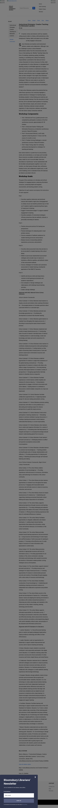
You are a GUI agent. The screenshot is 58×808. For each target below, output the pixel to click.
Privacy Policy (24, 804)
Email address (7, 791)
